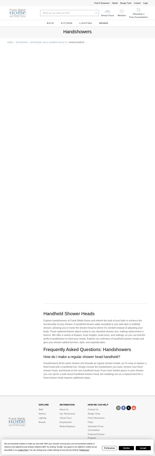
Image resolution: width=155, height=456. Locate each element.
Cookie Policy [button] (23, 450)
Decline (126, 448)
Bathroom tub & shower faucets (48, 42)
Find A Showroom (102, 3)
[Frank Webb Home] (17, 13)
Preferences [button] (84, 450)
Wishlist (122, 15)
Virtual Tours (107, 15)
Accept (143, 448)
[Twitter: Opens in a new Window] (128, 408)
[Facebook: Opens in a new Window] (123, 408)
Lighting (85, 23)
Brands (103, 23)
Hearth (115, 3)
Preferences (109, 448)
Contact (137, 3)
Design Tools (126, 3)
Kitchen (67, 23)
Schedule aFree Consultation (138, 15)
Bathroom (21, 42)
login (145, 3)
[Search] (96, 13)
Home (10, 42)
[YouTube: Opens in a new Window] (134, 408)
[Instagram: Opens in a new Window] (118, 408)
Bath (50, 23)
